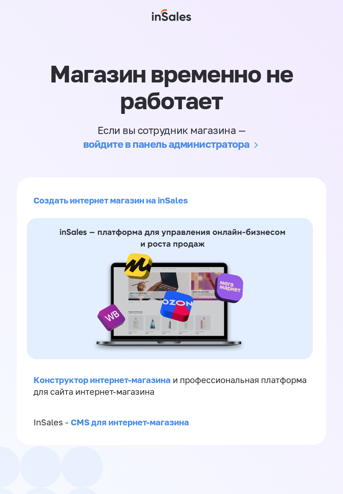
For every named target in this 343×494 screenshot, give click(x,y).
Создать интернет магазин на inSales (110, 200)
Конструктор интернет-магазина (102, 380)
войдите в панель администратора (166, 144)
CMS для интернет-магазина (130, 422)
